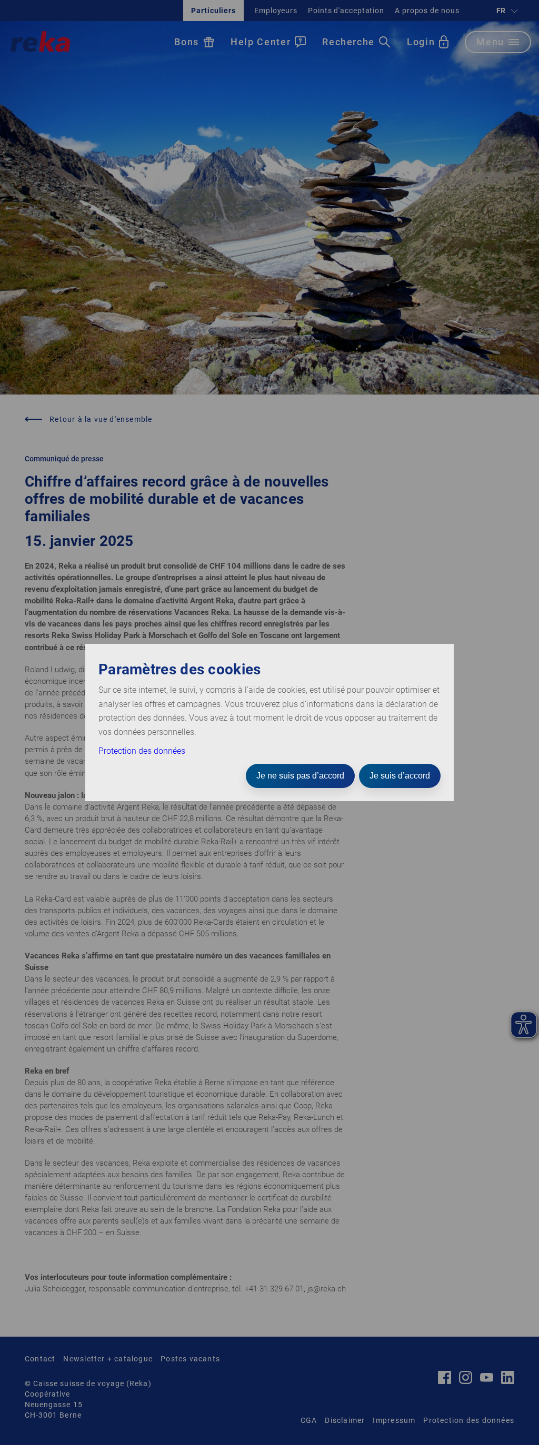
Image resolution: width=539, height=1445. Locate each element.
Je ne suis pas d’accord (300, 775)
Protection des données (141, 751)
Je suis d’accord (400, 775)
